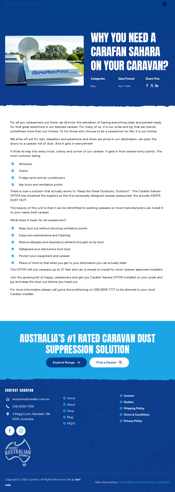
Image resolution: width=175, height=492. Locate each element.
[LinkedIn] (157, 85)
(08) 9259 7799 (23, 406)
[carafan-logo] (23, 4)
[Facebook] (148, 85)
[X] (152, 85)
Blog (93, 86)
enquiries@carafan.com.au (30, 399)
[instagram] (21, 430)
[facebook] (10, 430)
